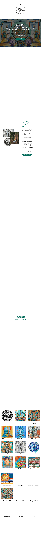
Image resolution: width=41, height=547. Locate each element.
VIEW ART (20, 38)
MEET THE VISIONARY (27, 154)
